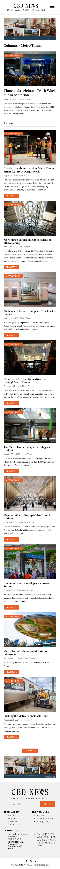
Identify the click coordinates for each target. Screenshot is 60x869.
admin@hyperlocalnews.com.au (18, 835)
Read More (11, 196)
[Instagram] (31, 861)
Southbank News (46, 840)
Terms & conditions (46, 819)
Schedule (12, 819)
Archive (40, 816)
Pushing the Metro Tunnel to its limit (26, 716)
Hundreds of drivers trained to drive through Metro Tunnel (25, 381)
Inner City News (45, 834)
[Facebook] (26, 861)
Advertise (12, 821)
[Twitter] (36, 861)
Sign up (47, 804)
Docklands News (46, 837)
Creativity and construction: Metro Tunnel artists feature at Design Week (29, 170)
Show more (30, 751)
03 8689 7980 (15, 839)
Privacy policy (43, 821)
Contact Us (13, 824)
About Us (12, 816)
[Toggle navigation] (52, 8)
